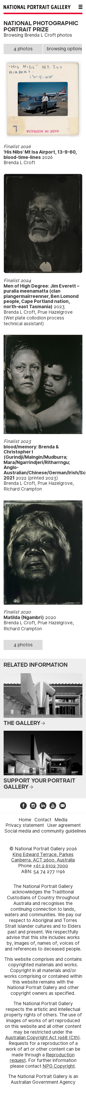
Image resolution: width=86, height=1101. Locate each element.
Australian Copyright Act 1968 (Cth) (42, 1037)
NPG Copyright (59, 1066)
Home (25, 820)
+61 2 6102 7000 (50, 866)
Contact (42, 820)
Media (60, 820)
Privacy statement (24, 825)
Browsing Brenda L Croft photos (38, 35)
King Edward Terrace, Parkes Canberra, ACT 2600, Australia (43, 857)
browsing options (64, 49)
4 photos (23, 49)
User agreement (64, 825)
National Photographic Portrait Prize (41, 26)
